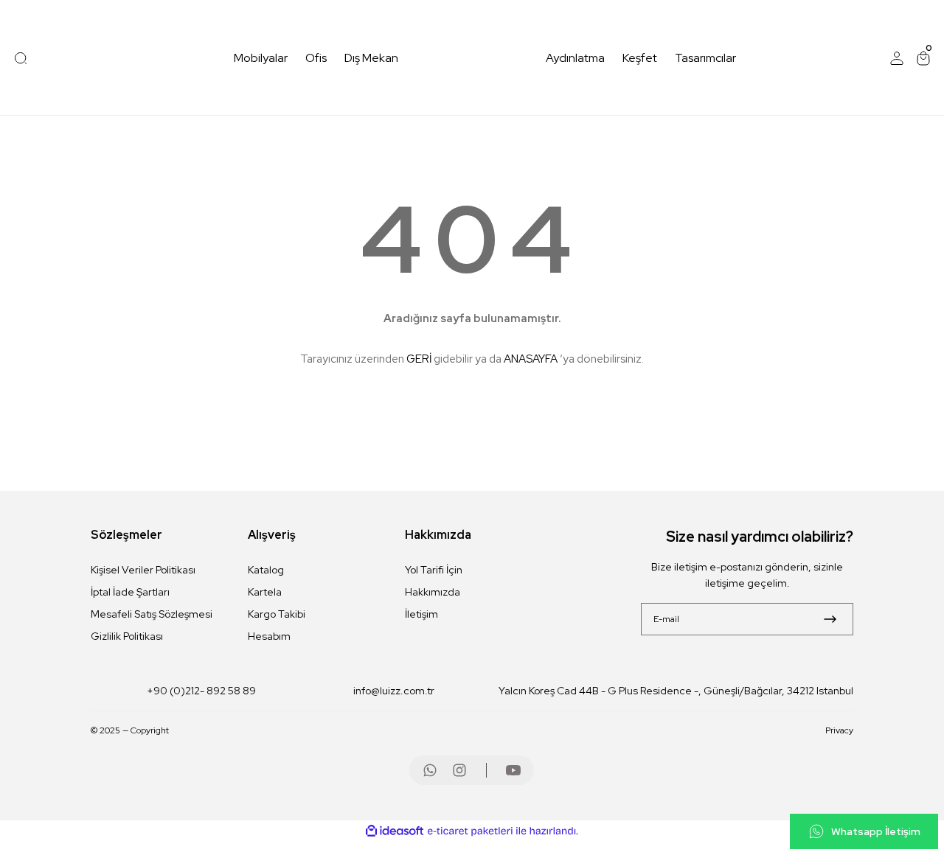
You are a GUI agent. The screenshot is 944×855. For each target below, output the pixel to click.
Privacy (839, 730)
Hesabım (269, 636)
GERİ (418, 359)
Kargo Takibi (276, 614)
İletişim (421, 614)
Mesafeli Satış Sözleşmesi (151, 614)
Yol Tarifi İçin (433, 569)
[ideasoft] (394, 831)
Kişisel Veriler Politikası (143, 569)
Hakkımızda (432, 591)
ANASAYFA (531, 359)
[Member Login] (897, 58)
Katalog (266, 569)
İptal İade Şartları (130, 591)
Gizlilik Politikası (127, 636)
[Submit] (830, 619)
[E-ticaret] (470, 831)
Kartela (265, 591)
